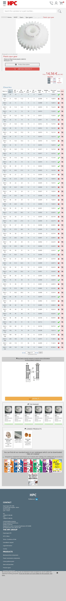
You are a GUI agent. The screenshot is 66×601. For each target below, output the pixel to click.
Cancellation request (8, 542)
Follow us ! (32, 499)
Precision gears (7, 567)
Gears (22, 17)
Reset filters (8, 87)
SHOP (16, 17)
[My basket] (61, 3)
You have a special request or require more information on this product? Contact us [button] (33, 359)
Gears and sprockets (8, 564)
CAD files (35, 398)
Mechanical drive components (10, 555)
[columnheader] (5, 91)
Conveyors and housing (9, 571)
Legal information (7, 545)
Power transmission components (11, 558)
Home (9, 17)
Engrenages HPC (7, 533)
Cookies (5, 549)
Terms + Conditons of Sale (9, 539)
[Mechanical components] (12, 3)
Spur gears (29, 17)
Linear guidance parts (8, 561)
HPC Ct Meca (6, 536)
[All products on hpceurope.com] (57, 466)
